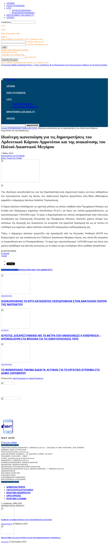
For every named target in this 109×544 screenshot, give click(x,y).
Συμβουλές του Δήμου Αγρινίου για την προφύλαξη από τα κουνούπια (26, 520)
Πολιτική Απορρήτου (18, 492)
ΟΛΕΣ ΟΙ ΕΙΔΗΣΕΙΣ (15, 5)
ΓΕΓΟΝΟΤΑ (5, 330)
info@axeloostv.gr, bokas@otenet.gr (28, 378)
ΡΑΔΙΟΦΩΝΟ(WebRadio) (23, 13)
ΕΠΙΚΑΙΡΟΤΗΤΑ (6, 296)
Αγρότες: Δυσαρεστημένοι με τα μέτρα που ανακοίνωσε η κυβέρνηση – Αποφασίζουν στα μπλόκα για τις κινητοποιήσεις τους (51, 337)
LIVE (8, 8)
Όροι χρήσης (13, 495)
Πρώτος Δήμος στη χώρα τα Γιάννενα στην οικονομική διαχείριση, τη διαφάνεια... (31, 538)
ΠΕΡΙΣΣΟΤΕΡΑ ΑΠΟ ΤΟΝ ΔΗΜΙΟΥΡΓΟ (35, 270)
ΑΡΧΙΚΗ (10, 3)
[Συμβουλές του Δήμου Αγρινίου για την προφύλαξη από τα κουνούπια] (7, 515)
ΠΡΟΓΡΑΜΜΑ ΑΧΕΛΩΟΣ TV (20, 15)
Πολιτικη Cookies (16, 498)
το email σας (31, 57)
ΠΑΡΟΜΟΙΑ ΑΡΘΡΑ (9, 270)
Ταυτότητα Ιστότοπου (19, 489)
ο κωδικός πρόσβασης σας (37, 44)
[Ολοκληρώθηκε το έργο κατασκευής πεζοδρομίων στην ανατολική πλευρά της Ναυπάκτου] (15, 293)
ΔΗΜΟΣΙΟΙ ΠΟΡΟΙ (15, 487)
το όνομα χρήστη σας (35, 41)
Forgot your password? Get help (14, 50)
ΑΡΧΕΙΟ (10, 17)
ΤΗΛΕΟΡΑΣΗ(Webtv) (21, 10)
